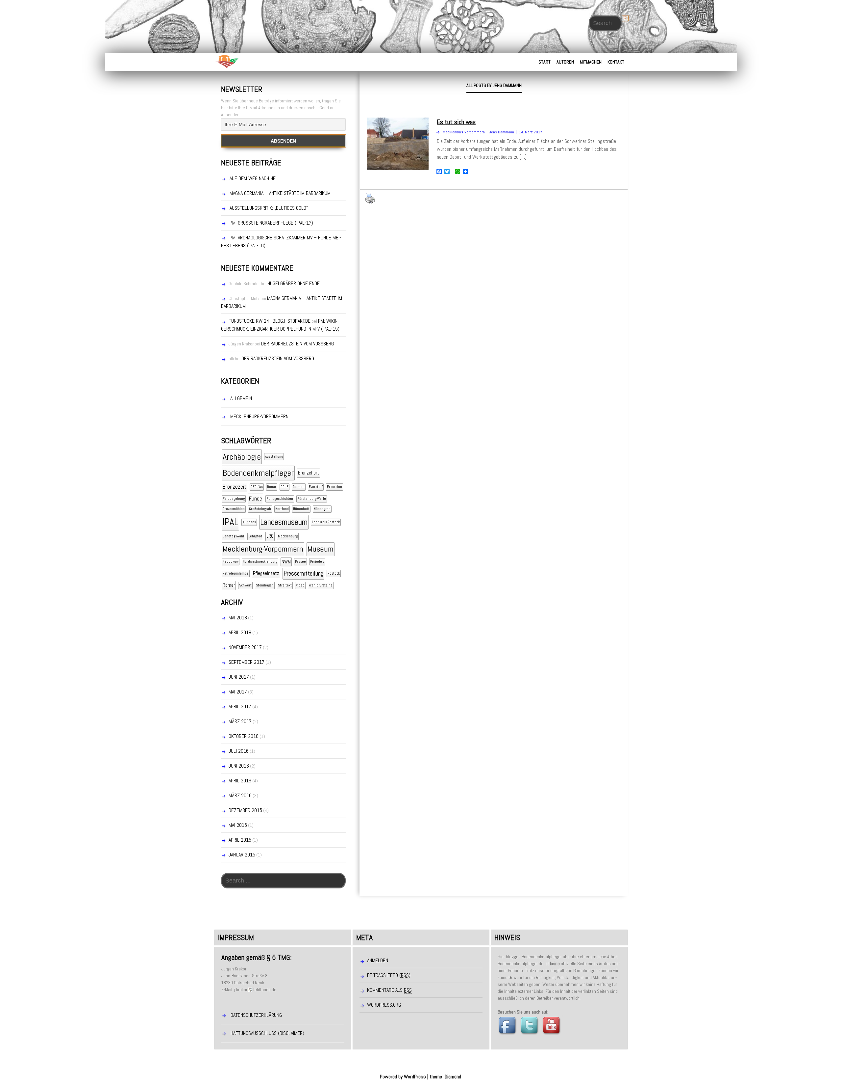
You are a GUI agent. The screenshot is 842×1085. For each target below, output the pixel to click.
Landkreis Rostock (326, 522)
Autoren (565, 62)
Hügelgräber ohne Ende (293, 283)
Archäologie (242, 456)
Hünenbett (301, 509)
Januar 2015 (242, 854)
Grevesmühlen (234, 509)
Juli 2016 (239, 750)
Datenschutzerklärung (256, 1015)
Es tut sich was (456, 122)
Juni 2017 (239, 676)
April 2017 (240, 706)
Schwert (245, 585)
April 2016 (240, 780)
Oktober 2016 (244, 736)
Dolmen (299, 487)
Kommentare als (389, 990)
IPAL (230, 522)
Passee (300, 561)
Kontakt (615, 62)
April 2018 (240, 632)
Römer (229, 585)
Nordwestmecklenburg (260, 561)
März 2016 (240, 795)
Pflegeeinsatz (266, 573)
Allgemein (241, 398)
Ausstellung (274, 456)
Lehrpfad (255, 536)
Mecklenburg (288, 536)
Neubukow (230, 561)
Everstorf (316, 487)
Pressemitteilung (303, 573)
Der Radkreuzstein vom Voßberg (297, 343)
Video (300, 585)
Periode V (317, 561)
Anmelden (377, 960)
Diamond (453, 1076)
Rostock (334, 573)
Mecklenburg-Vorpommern (259, 416)
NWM (286, 562)
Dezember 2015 (245, 810)
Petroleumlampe (236, 573)
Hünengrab (322, 509)
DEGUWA (257, 487)
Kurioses (249, 522)
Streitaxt (285, 585)
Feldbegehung (234, 499)
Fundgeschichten (279, 499)
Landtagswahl (233, 536)
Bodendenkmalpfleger (258, 473)
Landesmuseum (284, 522)
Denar (271, 487)
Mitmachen (591, 62)
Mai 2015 (238, 825)
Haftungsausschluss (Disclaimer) (267, 1033)
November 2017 (245, 647)
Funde (255, 498)
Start (544, 62)
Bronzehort (308, 473)
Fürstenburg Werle (311, 499)
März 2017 (240, 721)
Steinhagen (265, 585)
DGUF (284, 487)
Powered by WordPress (403, 1076)
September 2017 (246, 662)
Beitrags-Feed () (388, 975)
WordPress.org (384, 1004)
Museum (321, 549)
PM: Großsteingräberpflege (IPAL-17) (271, 222)
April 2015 (240, 839)
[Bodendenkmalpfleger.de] (226, 61)
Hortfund (282, 509)
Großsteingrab (260, 509)
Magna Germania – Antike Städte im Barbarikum (280, 193)
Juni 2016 (239, 765)
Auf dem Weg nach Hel (254, 178)
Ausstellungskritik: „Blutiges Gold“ (269, 207)
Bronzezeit (234, 486)
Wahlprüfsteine (321, 585)
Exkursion (334, 487)
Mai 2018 (238, 617)
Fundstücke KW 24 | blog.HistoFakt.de (269, 320)
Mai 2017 (238, 691)
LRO (270, 536)
